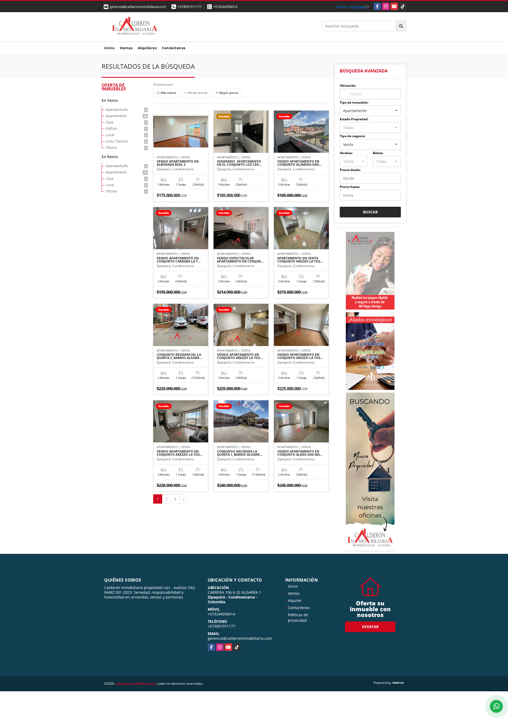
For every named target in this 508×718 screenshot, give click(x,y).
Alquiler (295, 600)
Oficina (126, 147)
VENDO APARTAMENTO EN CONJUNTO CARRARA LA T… (178, 260)
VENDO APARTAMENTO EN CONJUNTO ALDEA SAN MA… (299, 453)
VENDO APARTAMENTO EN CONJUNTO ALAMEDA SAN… (299, 163)
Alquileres (147, 47)
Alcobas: (346, 153)
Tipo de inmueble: (354, 102)
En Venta (110, 100)
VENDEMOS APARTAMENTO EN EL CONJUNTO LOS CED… (239, 163)
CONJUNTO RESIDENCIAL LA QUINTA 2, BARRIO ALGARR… (179, 356)
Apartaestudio (126, 109)
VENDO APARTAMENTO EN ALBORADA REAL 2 (178, 163)
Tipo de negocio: (352, 136)
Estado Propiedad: (354, 119)
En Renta (110, 156)
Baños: (378, 153)
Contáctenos (173, 47)
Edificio (126, 128)
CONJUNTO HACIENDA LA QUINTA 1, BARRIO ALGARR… (239, 453)
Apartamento (126, 116)
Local (126, 135)
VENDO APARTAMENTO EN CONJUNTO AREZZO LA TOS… (240, 356)
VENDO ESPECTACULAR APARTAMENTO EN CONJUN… (240, 260)
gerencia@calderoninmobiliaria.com (240, 638)
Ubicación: (348, 85)
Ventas (126, 47)
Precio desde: (350, 170)
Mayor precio (228, 93)
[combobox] (370, 110)
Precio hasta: (350, 187)
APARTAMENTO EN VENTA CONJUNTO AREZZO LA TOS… (300, 260)
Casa (126, 122)
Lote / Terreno (126, 141)
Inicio (109, 47)
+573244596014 (225, 6)
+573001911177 (190, 6)
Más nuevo (168, 93)
